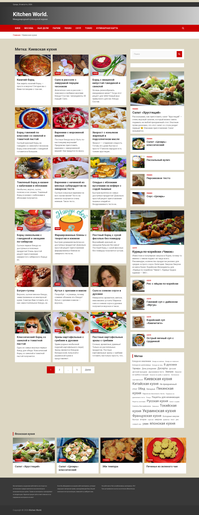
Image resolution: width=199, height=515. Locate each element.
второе (143, 419)
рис (177, 420)
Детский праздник (139, 372)
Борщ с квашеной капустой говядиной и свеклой (106, 83)
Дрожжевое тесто (156, 372)
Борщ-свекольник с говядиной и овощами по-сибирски (31, 238)
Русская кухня (157, 401)
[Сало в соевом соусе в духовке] (108, 276)
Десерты (162, 368)
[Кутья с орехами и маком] (71, 276)
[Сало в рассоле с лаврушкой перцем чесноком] (71, 65)
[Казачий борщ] (33, 65)
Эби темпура (110, 466)
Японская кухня (25, 433)
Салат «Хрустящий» (146, 112)
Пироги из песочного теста (153, 394)
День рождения (149, 368)
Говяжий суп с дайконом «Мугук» (162, 303)
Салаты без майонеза (141, 406)
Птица (148, 397)
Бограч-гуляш (25, 290)
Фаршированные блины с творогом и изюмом (71, 236)
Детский (172, 369)
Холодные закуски (171, 416)
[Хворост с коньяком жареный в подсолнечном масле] (108, 118)
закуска (158, 419)
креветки (166, 420)
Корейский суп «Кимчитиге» (156, 321)
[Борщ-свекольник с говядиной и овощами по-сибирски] (33, 220)
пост (173, 420)
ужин (146, 423)
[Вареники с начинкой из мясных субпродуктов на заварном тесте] (71, 168)
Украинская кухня (159, 411)
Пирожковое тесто (158, 178)
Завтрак (169, 371)
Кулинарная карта (107, 28)
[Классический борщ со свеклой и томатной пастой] (33, 323)
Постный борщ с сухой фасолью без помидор (106, 236)
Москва (28, 28)
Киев (17, 28)
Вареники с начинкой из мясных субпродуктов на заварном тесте (70, 185)
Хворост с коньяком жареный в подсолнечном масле (106, 136)
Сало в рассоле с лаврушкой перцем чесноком (67, 83)
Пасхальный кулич (158, 160)
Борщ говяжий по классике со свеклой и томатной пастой (31, 136)
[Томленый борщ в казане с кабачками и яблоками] (33, 168)
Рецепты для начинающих (166, 397)
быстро (135, 420)
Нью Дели (43, 28)
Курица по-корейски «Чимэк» (153, 251)
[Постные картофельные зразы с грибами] (108, 323)
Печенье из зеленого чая (162, 466)
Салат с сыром (174, 402)
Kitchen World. (30, 14)
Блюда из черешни (172, 361)
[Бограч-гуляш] (33, 276)
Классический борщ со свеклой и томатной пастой (31, 340)
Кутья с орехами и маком (70, 290)
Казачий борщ (25, 79)
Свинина (155, 406)
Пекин (67, 28)
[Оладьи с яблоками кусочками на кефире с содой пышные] (108, 168)
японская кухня (162, 423)
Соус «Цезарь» (156, 196)
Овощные (150, 389)
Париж (56, 28)
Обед (141, 388)
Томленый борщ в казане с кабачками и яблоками (32, 184)
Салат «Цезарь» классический (157, 143)
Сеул (78, 28)
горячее (151, 420)
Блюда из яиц (157, 365)
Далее (88, 370)
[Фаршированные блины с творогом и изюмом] (71, 220)
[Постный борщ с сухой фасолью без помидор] (108, 220)
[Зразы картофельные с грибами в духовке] (71, 323)
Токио (88, 28)
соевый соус (136, 424)
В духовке (170, 364)
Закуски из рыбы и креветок (160, 375)
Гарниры (136, 368)
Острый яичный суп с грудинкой (160, 340)
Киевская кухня (158, 379)
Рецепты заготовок (139, 402)
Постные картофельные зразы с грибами (107, 338)
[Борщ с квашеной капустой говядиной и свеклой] (108, 65)
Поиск (179, 54)
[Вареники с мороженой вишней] (71, 118)
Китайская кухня (145, 384)
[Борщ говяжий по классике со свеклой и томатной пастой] (33, 118)
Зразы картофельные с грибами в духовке (69, 338)
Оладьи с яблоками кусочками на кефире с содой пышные (106, 185)
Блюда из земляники (141, 361)
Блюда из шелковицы (141, 365)
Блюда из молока (158, 361)
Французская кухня (146, 416)
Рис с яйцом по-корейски (162, 283)
